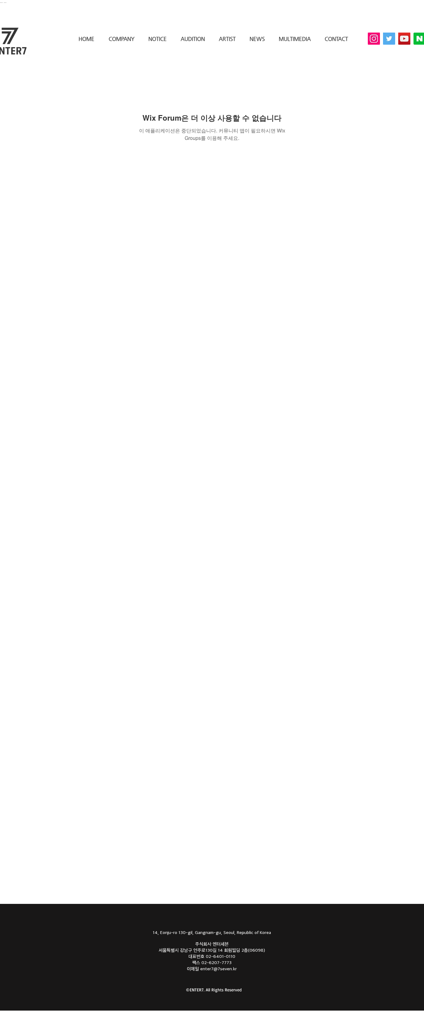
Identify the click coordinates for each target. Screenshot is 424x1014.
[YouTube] (404, 39)
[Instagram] (374, 39)
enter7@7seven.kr (218, 969)
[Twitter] (389, 39)
